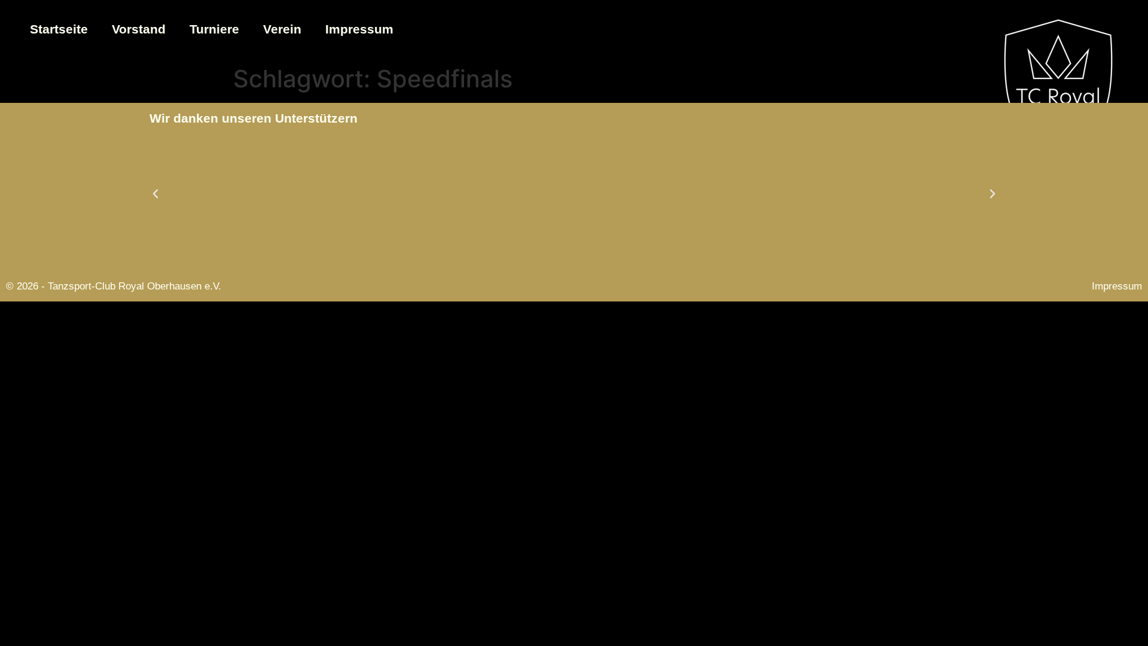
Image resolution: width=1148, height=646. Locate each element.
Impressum (359, 29)
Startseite (59, 29)
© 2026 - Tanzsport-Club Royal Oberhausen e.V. (113, 286)
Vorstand (139, 29)
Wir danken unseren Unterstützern (253, 118)
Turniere (214, 29)
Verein (282, 29)
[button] (155, 194)
